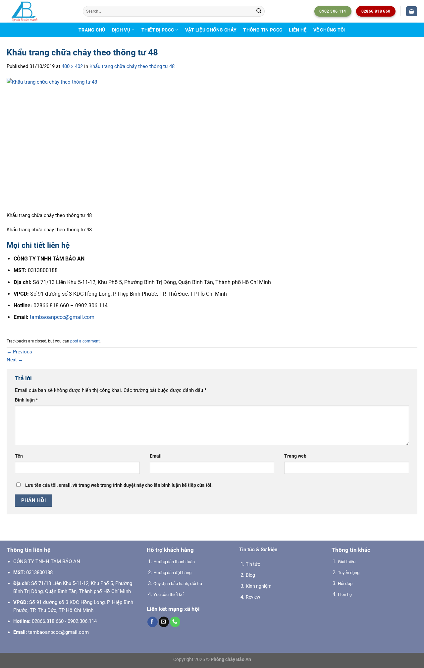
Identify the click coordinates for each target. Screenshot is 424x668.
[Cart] (411, 11)
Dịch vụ (121, 30)
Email (156, 456)
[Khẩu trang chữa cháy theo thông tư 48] (73, 144)
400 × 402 (72, 66)
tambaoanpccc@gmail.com (62, 317)
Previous (19, 352)
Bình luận (26, 400)
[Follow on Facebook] (152, 622)
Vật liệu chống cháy (211, 30)
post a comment (85, 341)
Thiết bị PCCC (157, 30)
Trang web (295, 456)
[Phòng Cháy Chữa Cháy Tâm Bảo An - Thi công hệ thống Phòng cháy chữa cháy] (40, 11)
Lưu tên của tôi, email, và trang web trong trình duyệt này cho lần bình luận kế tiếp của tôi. (119, 485)
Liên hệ (297, 30)
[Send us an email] (164, 622)
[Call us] (175, 622)
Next (15, 360)
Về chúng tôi (329, 30)
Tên (19, 456)
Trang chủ (92, 30)
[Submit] (259, 11)
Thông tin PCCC (262, 30)
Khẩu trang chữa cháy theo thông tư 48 (132, 66)
